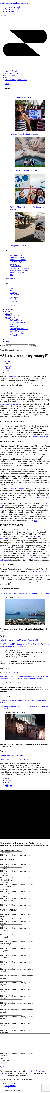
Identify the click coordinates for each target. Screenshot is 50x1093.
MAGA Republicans (13, 73)
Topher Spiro (19, 755)
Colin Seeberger (6, 640)
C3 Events (4, 873)
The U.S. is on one (17, 489)
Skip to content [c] (12, 9)
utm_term (3, 957)
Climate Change (16, 262)
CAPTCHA (4, 1060)
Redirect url (4, 917)
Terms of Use (10, 1083)
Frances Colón (29, 700)
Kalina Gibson (5, 700)
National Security (11, 71)
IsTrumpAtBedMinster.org (10, 404)
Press (7, 314)
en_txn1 (3, 964)
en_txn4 (3, 985)
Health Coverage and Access (16, 80)
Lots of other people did (38, 571)
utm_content (4, 951)
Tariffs (7, 77)
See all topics (10, 279)
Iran (11, 275)
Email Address (9, 850)
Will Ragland (13, 672)
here (35, 521)
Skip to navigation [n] (13, 7)
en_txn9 (3, 1019)
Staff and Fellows (16, 320)
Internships (14, 327)
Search (2, 346)
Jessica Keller (17, 700)
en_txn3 (3, 978)
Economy (13, 264)
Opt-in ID (4, 1056)
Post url (3, 923)
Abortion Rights (16, 255)
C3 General (4, 866)
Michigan (13, 293)
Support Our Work (17, 331)
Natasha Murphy (6, 755)
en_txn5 (3, 991)
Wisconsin (14, 301)
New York (14, 297)
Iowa (12, 290)
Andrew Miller (33, 640)
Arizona (13, 288)
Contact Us (14, 335)
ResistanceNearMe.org (39, 437)
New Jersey (14, 295)
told (1, 448)
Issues (7, 84)
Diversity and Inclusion (19, 329)
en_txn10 (3, 1026)
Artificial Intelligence (18, 260)
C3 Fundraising (6, 880)
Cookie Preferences (12, 1090)
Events (7, 311)
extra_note (4, 1032)
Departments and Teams (19, 322)
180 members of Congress (39, 497)
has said (34, 558)
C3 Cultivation (5, 887)
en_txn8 (3, 1012)
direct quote (11, 376)
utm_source (4, 930)
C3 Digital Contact (7, 900)
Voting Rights (10, 75)
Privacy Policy (10, 1086)
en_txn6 (3, 998)
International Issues (17, 273)
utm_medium (5, 937)
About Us (8, 318)
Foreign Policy (15, 266)
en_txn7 (3, 1005)
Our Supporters (11, 1088)
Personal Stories (11, 316)
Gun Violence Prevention (19, 268)
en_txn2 (3, 971)
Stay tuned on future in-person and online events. (24, 844)
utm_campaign (5, 944)
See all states (10, 305)
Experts (8, 309)
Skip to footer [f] (11, 11)
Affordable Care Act (17, 257)
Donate (3, 15)
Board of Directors (17, 333)
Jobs (11, 324)
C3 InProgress (5, 894)
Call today (4, 560)
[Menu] (25, 67)
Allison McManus (20, 640)
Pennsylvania (15, 299)
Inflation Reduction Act (19, 270)
